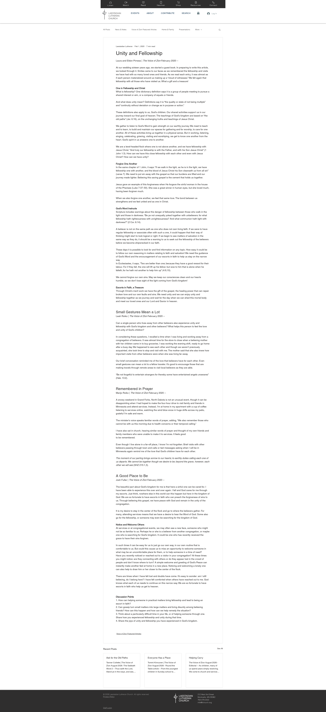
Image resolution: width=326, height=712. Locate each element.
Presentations (184, 29)
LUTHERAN (113, 15)
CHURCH (113, 18)
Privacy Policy (108, 696)
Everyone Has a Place (159, 657)
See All (220, 648)
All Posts (106, 29)
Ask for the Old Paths (117, 657)
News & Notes (120, 29)
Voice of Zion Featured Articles (144, 29)
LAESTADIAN (114, 13)
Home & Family (168, 29)
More (197, 29)
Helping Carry (196, 657)
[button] (198, 12)
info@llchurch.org (205, 702)
